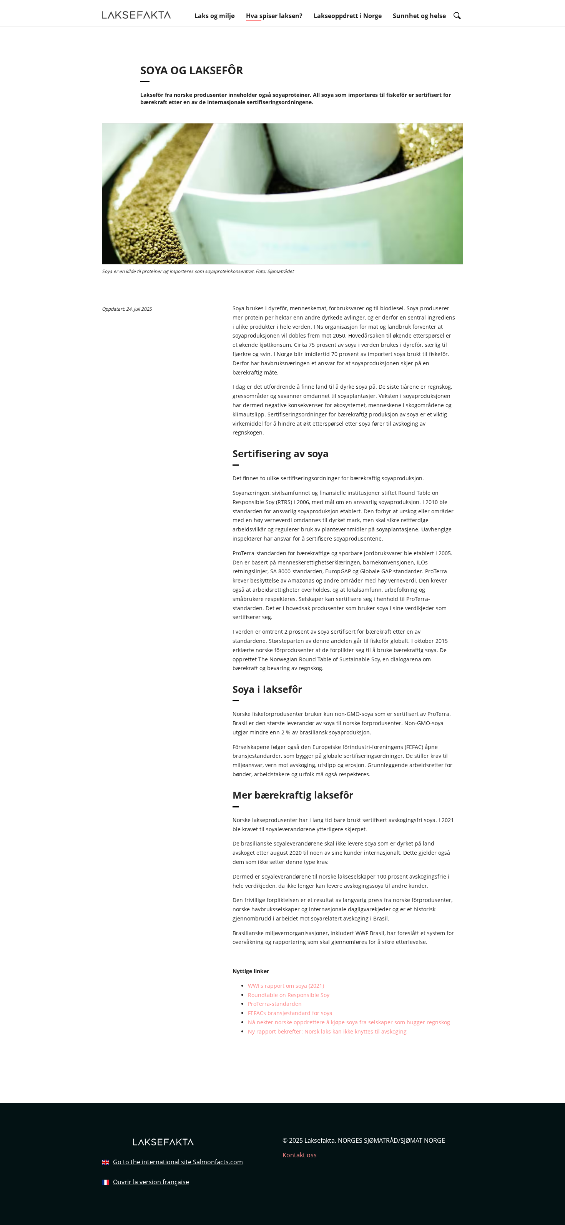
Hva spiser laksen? (274, 16)
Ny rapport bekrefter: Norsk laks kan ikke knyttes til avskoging (327, 1031)
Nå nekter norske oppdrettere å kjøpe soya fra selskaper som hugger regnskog (349, 1022)
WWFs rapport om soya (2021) (286, 985)
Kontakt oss (299, 1155)
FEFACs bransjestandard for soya (290, 1013)
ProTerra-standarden (275, 1003)
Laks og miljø (214, 16)
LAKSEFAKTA (136, 13)
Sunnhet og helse (419, 16)
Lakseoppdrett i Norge (348, 16)
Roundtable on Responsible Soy (288, 995)
